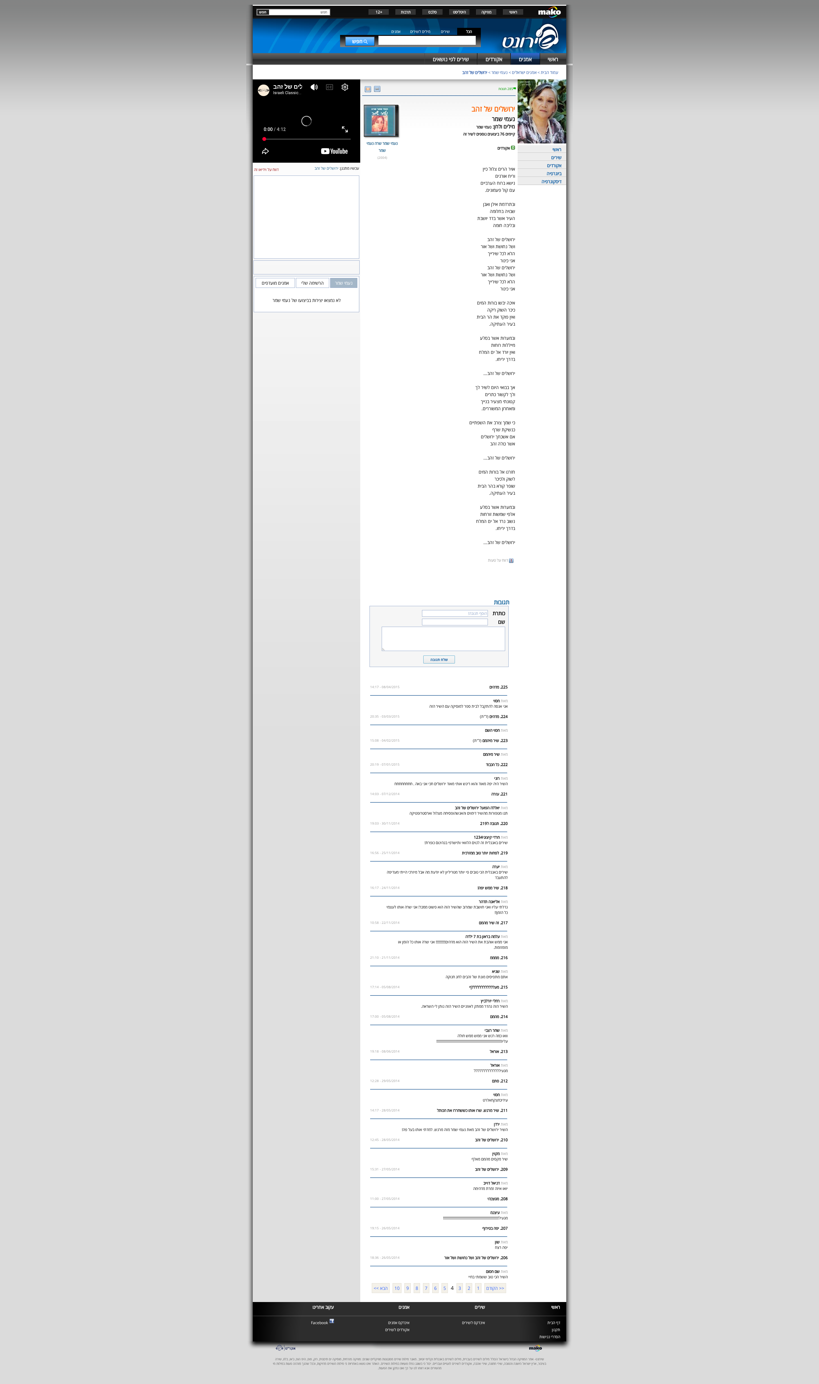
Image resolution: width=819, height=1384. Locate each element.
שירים (445, 31)
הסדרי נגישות (549, 1336)
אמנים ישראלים (524, 72)
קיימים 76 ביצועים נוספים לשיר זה (489, 134)
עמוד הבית (549, 72)
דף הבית (553, 1322)
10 (397, 1288)
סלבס (432, 12)
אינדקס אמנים (399, 1322)
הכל (469, 31)
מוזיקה (486, 12)
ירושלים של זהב (474, 72)
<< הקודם (495, 1288)
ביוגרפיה (554, 173)
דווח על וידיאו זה (266, 169)
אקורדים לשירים (397, 1329)
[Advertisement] (439, 580)
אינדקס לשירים (473, 1322)
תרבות (406, 12)
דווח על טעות (498, 560)
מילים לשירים (420, 31)
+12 (379, 12)
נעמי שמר (499, 72)
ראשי (513, 12)
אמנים (396, 31)
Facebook (319, 1322)
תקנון (556, 1329)
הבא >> (381, 1288)
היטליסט (459, 12)
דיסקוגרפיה (551, 181)
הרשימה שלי (312, 283)
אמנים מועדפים (275, 283)
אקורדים (554, 165)
